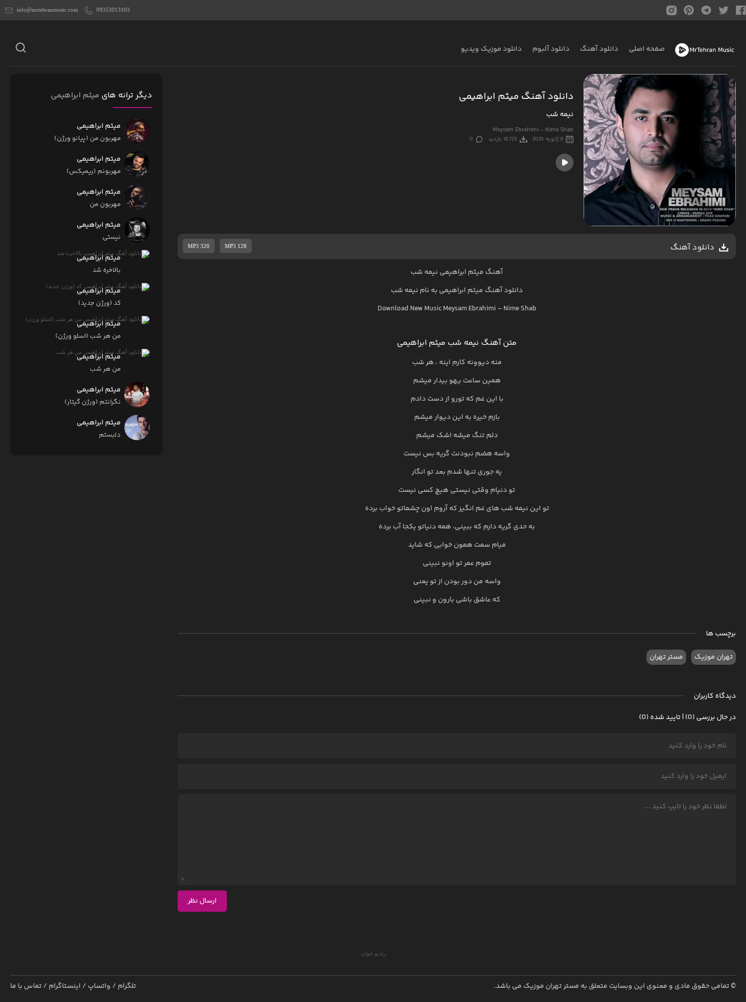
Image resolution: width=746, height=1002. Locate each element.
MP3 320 (199, 246)
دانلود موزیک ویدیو (491, 49)
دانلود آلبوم (550, 49)
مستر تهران (666, 657)
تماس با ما (26, 986)
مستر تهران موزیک (551, 986)
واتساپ (99, 986)
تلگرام (127, 986)
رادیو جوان (373, 953)
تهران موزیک (713, 657)
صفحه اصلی (647, 49)
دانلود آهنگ (599, 49)
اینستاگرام (65, 986)
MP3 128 (236, 246)
